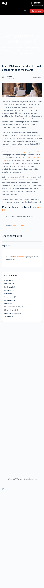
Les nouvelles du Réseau (12, 307)
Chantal (9, 76)
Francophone (8, 293)
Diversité (7, 280)
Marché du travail (19, 225)
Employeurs (8, 287)
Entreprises (7, 290)
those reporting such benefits (29, 152)
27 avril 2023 (11, 78)
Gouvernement (9, 297)
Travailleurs (7, 317)
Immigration (8, 300)
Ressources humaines (11, 313)
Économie (7, 284)
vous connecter (20, 257)
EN (25, 11)
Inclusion (7, 303)
